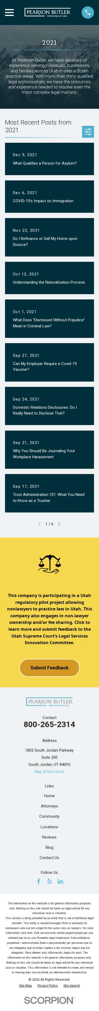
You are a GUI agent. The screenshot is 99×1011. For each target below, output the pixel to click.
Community (49, 816)
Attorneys (49, 806)
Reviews (49, 837)
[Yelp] (49, 881)
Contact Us (49, 857)
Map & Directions (49, 771)
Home (49, 795)
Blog (49, 847)
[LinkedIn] (60, 881)
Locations (49, 827)
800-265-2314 (49, 724)
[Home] (47, 12)
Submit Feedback (49, 667)
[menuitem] (25, 986)
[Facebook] (38, 881)
